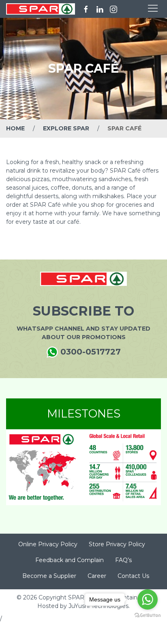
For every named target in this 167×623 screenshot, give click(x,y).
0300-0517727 (89, 352)
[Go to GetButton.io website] (148, 614)
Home (15, 128)
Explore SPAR (66, 128)
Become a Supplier (49, 576)
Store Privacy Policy (117, 544)
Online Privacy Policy (47, 544)
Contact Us (133, 576)
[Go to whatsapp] (147, 599)
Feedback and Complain (69, 560)
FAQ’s (123, 560)
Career (97, 576)
